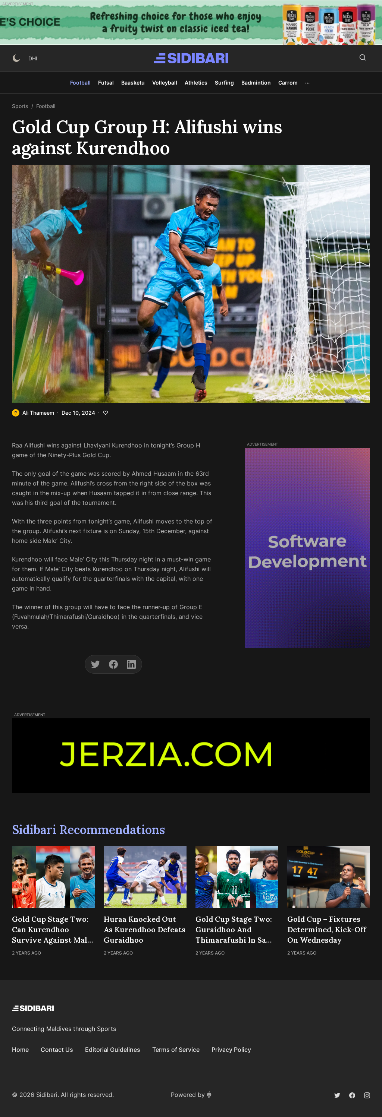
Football (80, 82)
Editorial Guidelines (112, 1049)
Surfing (224, 82)
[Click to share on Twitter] (95, 664)
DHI (32, 58)
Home (20, 1049)
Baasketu (133, 82)
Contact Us (57, 1049)
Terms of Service (176, 1049)
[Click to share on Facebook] (113, 664)
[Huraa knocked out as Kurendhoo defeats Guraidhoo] (145, 877)
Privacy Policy (231, 1049)
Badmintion (256, 82)
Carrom (288, 82)
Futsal (106, 82)
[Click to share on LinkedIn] (131, 664)
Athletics (196, 82)
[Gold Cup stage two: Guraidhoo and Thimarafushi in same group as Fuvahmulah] (236, 877)
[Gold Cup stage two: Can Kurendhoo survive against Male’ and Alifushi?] (53, 877)
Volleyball (164, 82)
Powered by (188, 1094)
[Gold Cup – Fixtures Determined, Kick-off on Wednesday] (328, 877)
